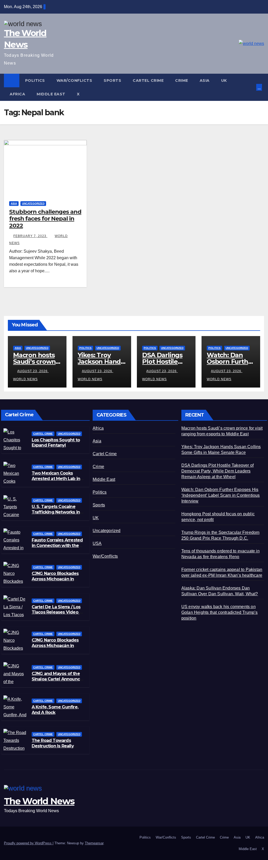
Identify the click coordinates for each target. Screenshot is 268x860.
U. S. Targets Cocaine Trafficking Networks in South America (56, 512)
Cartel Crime (148, 80)
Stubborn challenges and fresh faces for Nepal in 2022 (45, 218)
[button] (252, 87)
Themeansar (94, 843)
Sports (112, 80)
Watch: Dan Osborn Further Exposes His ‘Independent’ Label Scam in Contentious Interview (220, 495)
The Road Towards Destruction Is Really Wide (53, 746)
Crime (181, 80)
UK (224, 80)
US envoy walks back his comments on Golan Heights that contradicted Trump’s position (219, 612)
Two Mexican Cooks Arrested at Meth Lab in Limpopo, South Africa (56, 479)
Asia (205, 80)
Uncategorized (33, 203)
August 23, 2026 (33, 371)
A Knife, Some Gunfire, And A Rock (55, 710)
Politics (35, 80)
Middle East (51, 94)
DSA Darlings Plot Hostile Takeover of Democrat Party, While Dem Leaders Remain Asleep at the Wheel (217, 471)
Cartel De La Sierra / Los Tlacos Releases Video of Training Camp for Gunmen (58, 615)
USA (97, 543)
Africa (17, 94)
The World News (39, 801)
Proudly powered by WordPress (28, 843)
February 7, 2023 (30, 236)
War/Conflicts (74, 80)
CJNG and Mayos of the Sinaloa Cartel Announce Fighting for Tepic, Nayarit (58, 679)
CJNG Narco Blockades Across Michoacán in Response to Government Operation (58, 648)
